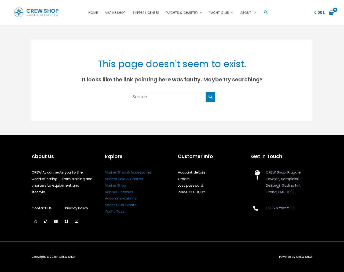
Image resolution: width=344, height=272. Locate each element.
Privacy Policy (76, 208)
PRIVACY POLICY (191, 191)
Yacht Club (219, 12)
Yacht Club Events (120, 204)
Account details (191, 172)
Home (93, 12)
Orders (184, 178)
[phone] (255, 208)
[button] (266, 12)
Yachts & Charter (182, 12)
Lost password (190, 185)
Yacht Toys (114, 211)
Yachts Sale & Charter (124, 178)
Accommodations (120, 198)
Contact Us (42, 208)
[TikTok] (45, 221)
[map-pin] (257, 175)
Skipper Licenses (146, 12)
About (245, 12)
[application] (200, 12)
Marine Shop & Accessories (128, 172)
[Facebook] (66, 221)
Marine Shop (115, 12)
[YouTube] (76, 221)
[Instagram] (35, 221)
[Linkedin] (56, 221)
